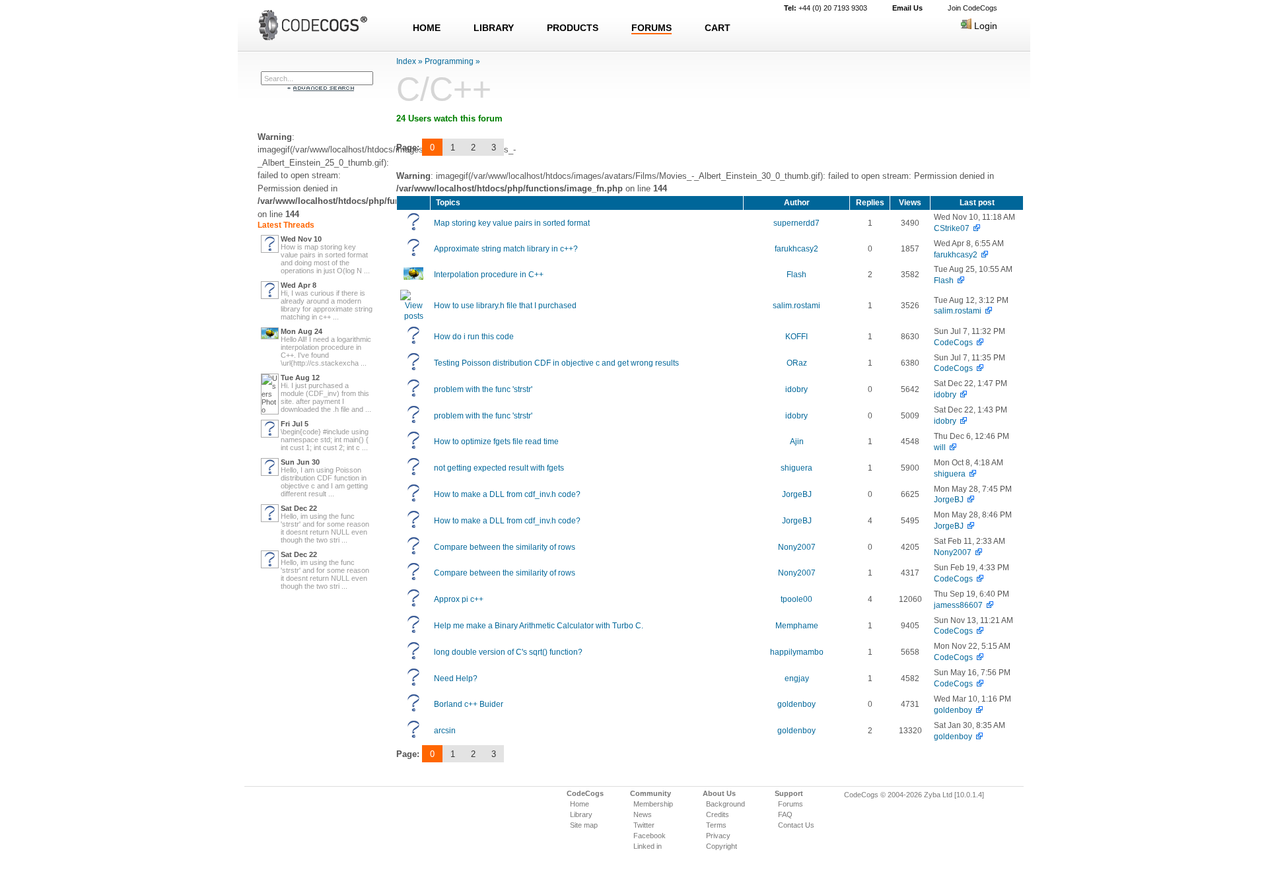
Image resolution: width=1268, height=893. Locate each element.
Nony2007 (797, 547)
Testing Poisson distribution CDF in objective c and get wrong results (556, 363)
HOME (426, 27)
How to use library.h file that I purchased (505, 305)
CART (717, 27)
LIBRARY (494, 27)
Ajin (797, 441)
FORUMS (651, 27)
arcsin (445, 730)
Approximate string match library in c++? (506, 248)
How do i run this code (474, 336)
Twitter (643, 825)
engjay (797, 678)
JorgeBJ (797, 494)
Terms (716, 825)
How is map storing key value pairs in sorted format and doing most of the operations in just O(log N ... (325, 259)
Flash (796, 274)
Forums (790, 804)
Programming (449, 61)
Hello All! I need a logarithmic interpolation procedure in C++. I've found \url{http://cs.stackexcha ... (326, 351)
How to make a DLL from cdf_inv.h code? (507, 494)
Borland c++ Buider (468, 704)
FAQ (785, 814)
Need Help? (455, 678)
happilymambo (797, 652)
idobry (796, 389)
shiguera (796, 468)
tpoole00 (796, 599)
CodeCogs (953, 342)
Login (984, 25)
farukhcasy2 (796, 248)
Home (579, 804)
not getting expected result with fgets (499, 468)
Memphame (796, 625)
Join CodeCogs (972, 8)
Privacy (718, 836)
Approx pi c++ (458, 599)
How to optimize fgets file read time (496, 441)
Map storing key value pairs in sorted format (512, 223)
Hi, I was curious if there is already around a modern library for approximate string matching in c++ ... (326, 305)
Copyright (721, 846)
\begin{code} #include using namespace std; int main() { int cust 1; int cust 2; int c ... (325, 439)
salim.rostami (796, 305)
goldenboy (796, 704)
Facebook (649, 836)
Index (406, 61)
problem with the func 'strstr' (483, 389)
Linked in (647, 846)
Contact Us (796, 825)
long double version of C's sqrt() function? (508, 652)
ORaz (797, 363)
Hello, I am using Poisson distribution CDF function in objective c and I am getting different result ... (324, 482)
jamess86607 (958, 605)
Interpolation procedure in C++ (489, 274)
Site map (584, 825)
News (642, 814)
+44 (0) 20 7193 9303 (825, 8)
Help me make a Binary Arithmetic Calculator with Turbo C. (538, 625)
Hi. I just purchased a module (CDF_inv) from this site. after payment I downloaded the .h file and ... (326, 397)
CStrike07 (951, 228)
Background (725, 804)
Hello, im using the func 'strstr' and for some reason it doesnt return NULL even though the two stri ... (325, 528)
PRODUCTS (572, 27)
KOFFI (796, 336)
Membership (653, 804)
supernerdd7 (796, 223)
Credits (717, 814)
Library (581, 814)
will (940, 447)
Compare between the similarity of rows (504, 547)
